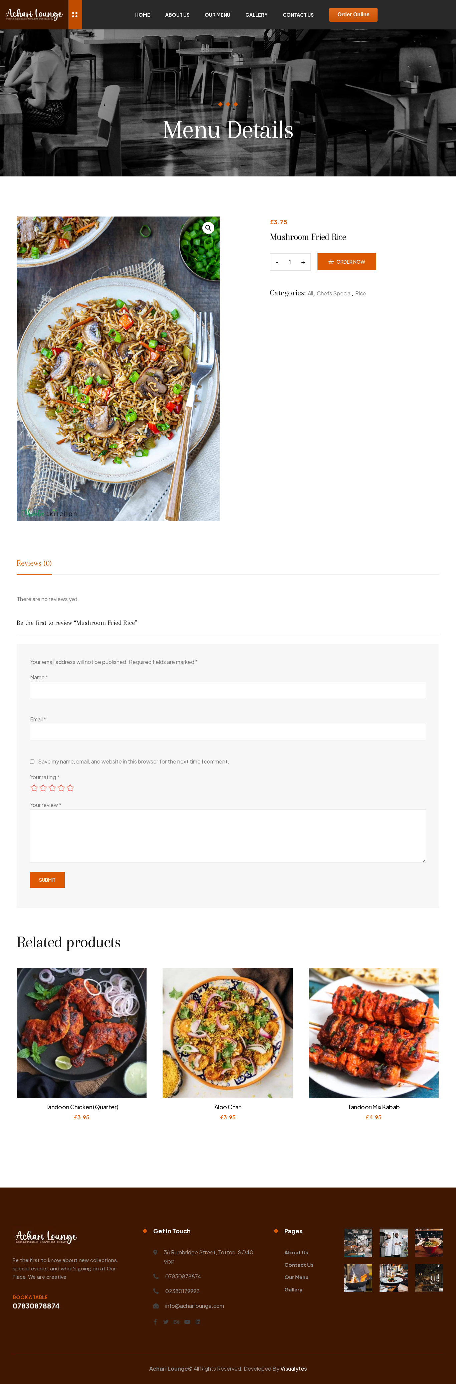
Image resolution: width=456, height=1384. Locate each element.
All (310, 293)
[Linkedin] (198, 1322)
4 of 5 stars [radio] (61, 788)
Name (39, 677)
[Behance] (176, 1322)
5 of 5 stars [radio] (70, 788)
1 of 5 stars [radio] (34, 788)
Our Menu (217, 15)
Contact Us (298, 15)
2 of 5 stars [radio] (43, 788)
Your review (45, 804)
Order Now (350, 262)
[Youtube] (187, 1322)
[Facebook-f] (155, 1322)
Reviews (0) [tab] (34, 563)
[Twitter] (166, 1322)
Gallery (256, 15)
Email (38, 719)
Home (142, 15)
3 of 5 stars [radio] (52, 788)
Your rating (44, 777)
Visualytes (293, 1368)
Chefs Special (334, 293)
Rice (360, 293)
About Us (177, 15)
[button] (208, 228)
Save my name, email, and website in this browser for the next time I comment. (133, 761)
